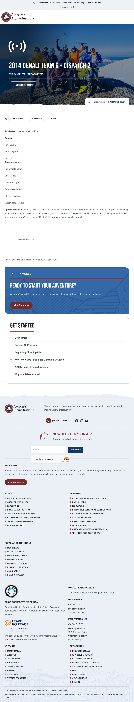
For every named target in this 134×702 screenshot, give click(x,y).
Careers (11, 670)
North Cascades (15, 552)
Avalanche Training (82, 518)
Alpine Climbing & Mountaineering (89, 498)
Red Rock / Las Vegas (17, 567)
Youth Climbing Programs (20, 522)
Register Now (78, 674)
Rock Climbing (79, 502)
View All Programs (16, 482)
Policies (76, 682)
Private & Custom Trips (18, 510)
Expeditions (13, 506)
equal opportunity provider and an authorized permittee (64, 695)
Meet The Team (14, 651)
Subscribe (76, 449)
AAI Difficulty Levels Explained (87, 667)
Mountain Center (15, 525)
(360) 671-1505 (59, 420)
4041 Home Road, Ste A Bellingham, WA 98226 (91, 592)
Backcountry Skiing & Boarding (88, 514)
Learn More (67, 7)
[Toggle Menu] (130, 17)
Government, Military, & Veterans (23, 518)
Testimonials (13, 659)
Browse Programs (81, 651)
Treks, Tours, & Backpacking (21, 514)
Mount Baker (13, 548)
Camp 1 (66, 213)
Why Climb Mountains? (83, 655)
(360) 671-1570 (75, 624)
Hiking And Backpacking (84, 522)
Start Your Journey (82, 659)
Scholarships (14, 674)
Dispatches (99, 102)
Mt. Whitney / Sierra (17, 556)
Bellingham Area (15, 575)
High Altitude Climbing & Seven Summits (91, 510)
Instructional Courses (19, 498)
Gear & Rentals (79, 678)
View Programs (21, 305)
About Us (11, 655)
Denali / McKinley (16, 560)
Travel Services (15, 667)
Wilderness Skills (81, 525)
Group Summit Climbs (17, 502)
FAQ (74, 670)
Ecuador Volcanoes (17, 563)
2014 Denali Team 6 (117, 102)
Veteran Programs (16, 678)
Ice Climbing (78, 506)
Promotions (13, 663)
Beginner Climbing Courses (85, 663)
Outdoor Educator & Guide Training (90, 529)
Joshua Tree (13, 571)
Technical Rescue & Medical (86, 533)
